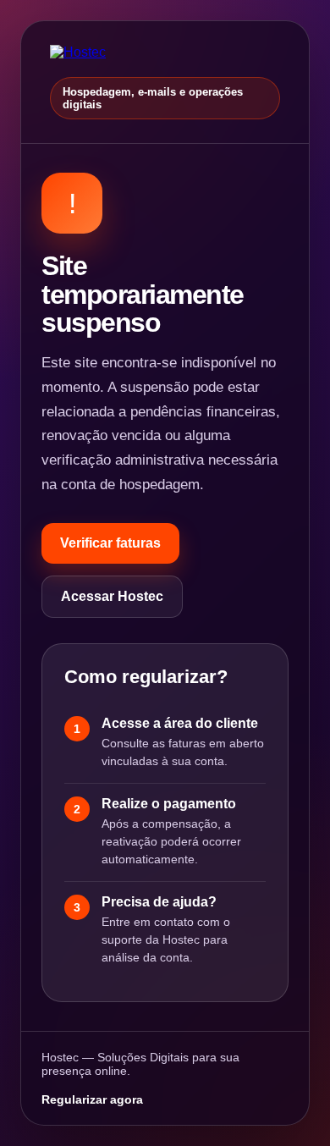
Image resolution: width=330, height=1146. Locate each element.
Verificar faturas (110, 543)
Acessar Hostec (112, 596)
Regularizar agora (92, 1099)
